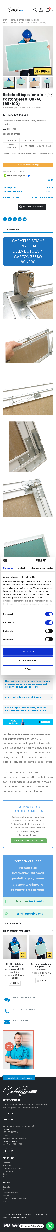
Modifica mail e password (14, 1196)
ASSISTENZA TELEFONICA (24, 1007)
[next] (51, 95)
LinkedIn (15, 219)
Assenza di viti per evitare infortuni (23, 697)
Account (6, 1187)
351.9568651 (37, 901)
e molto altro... (10, 1111)
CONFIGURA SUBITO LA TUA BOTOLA (29, 841)
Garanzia (7, 1163)
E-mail (24, 219)
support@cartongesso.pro (15, 1135)
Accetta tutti (28, 651)
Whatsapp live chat (31, 914)
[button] (35, 10)
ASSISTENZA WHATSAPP (24, 995)
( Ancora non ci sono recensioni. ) (28, 108)
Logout (6, 1199)
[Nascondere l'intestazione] (15, 9)
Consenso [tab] (8, 568)
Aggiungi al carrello (33, 206)
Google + (20, 219)
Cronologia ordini (10, 1190)
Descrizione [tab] (13, 229)
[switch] (49, 622)
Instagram (12, 1148)
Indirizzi (6, 1193)
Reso (5, 1171)
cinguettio (10, 219)
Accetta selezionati (28, 660)
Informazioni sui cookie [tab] (41, 568)
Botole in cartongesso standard (14, 962)
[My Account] (41, 10)
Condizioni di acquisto (12, 1166)
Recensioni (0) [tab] (14, 923)
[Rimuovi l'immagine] (28, 720)
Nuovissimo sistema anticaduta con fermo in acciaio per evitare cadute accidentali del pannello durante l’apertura (27, 684)
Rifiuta (28, 669)
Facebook (5, 219)
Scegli (16, 980)
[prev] (47, 95)
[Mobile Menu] (5, 10)
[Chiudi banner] (52, 560)
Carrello (6, 1185)
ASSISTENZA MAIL (21, 1018)
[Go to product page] (15, 947)
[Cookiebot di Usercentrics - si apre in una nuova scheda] (35, 560)
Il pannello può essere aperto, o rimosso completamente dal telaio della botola (26, 709)
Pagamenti (8, 1169)
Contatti (6, 1160)
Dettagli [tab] (21, 568)
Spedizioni (7, 1174)
